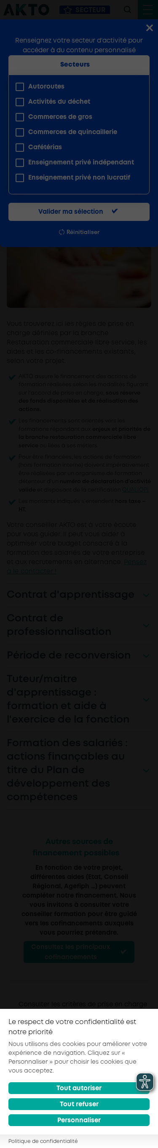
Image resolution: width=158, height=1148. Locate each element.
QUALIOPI (135, 490)
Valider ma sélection (70, 212)
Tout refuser (79, 1105)
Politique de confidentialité (43, 1141)
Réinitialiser (83, 232)
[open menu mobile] (148, 9)
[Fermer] (149, 28)
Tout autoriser (79, 1089)
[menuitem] (75, 86)
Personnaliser (79, 1121)
